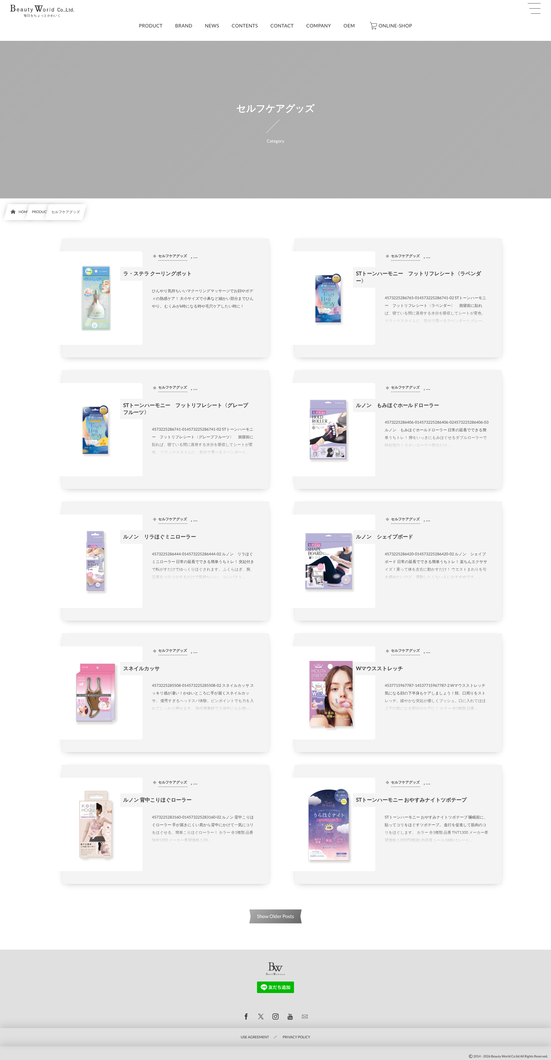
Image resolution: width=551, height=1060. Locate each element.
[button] (534, 8)
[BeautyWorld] (42, 8)
